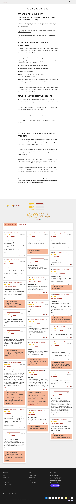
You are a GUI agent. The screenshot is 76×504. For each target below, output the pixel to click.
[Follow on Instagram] (9, 493)
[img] (13, 205)
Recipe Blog (26, 1)
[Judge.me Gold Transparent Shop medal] (29, 215)
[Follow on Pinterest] (12, 493)
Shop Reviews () (23, 224)
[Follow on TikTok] (18, 493)
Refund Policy (32, 477)
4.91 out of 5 (16, 205)
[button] (31, 203)
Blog (4, 487)
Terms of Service (7, 480)
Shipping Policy (33, 480)
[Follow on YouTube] (15, 493)
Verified (38, 219)
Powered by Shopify (25, 499)
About (4, 489)
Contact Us (6, 482)
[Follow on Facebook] (3, 493)
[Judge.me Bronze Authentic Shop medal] (41, 215)
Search (4, 475)
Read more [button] (31, 404)
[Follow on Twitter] (6, 493)
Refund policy (6, 477)
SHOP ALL (20, 1)
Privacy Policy (32, 475)
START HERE (13, 1)
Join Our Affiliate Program (9, 484)
